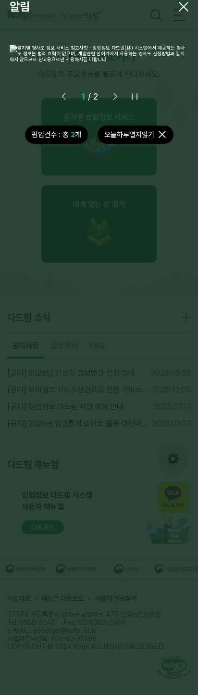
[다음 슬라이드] (115, 96)
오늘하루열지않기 (129, 134)
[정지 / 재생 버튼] (134, 96)
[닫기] (183, 7)
